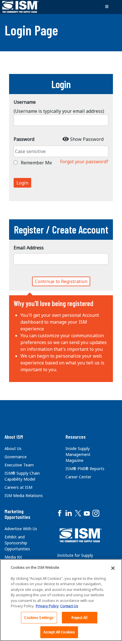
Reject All (79, 617)
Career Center (78, 476)
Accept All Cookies (59, 631)
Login (22, 183)
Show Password (87, 139)
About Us (13, 448)
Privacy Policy (47, 605)
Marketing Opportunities (17, 514)
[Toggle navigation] (106, 6)
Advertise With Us (21, 528)
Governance (16, 456)
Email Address (29, 248)
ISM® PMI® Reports (85, 468)
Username (25, 102)
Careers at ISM (18, 487)
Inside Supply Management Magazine (78, 454)
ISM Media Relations (24, 495)
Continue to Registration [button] (61, 281)
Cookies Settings (39, 617)
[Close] (113, 568)
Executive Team (19, 465)
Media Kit (13, 557)
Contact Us (69, 605)
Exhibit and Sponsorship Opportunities (17, 542)
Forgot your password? (84, 161)
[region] (61, 600)
